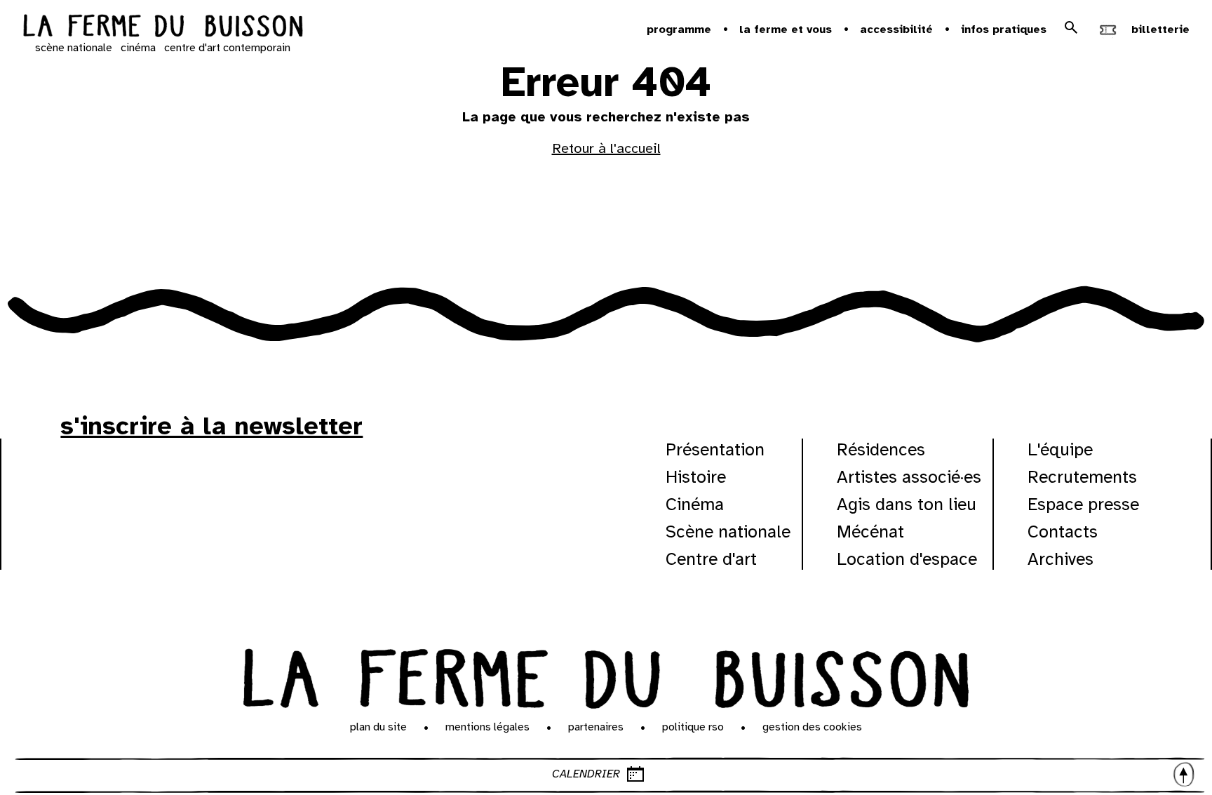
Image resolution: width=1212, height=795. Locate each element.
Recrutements (1082, 477)
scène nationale (73, 48)
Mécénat (870, 531)
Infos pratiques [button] (1003, 29)
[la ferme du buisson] (162, 27)
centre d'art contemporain (227, 48)
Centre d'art (711, 559)
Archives (1060, 559)
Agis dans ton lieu (906, 504)
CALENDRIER (586, 774)
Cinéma (695, 504)
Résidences (881, 449)
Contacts (1063, 531)
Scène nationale (728, 531)
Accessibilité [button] (896, 29)
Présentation (715, 449)
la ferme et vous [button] (785, 29)
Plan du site (378, 727)
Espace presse (1083, 504)
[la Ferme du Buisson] (606, 675)
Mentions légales (487, 727)
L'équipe (1060, 449)
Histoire (696, 477)
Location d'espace (907, 559)
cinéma (138, 48)
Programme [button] (679, 29)
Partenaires (596, 727)
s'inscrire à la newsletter (211, 425)
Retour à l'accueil (606, 148)
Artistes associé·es (909, 477)
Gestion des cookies (812, 727)
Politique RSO (693, 727)
